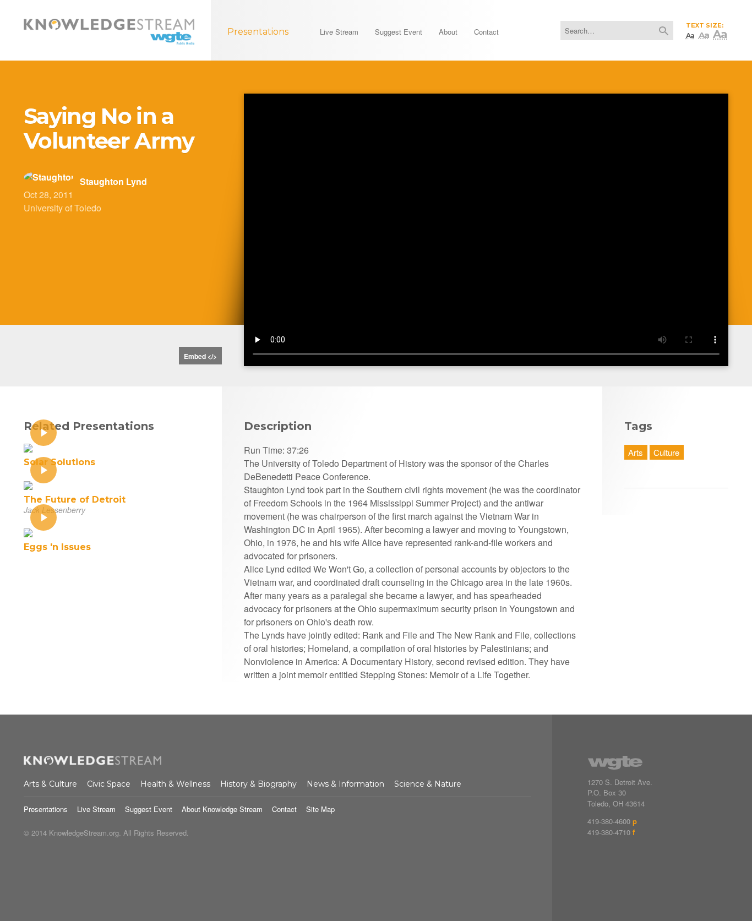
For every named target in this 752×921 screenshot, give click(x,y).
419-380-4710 (608, 832)
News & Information (345, 784)
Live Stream (96, 809)
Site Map (320, 809)
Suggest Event (148, 809)
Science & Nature (427, 784)
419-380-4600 (608, 821)
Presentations (46, 809)
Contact (284, 809)
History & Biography (258, 784)
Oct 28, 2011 (48, 194)
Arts (635, 452)
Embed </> (200, 356)
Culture (666, 452)
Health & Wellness (175, 784)
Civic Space (108, 784)
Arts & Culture (50, 784)
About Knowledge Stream (222, 809)
